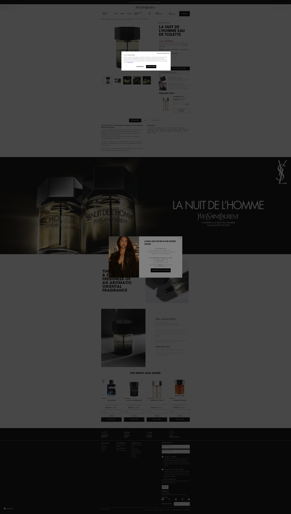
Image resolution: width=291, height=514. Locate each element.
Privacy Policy (130, 62)
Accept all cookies (151, 66)
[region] (146, 61)
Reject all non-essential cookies (163, 53)
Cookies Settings (140, 66)
